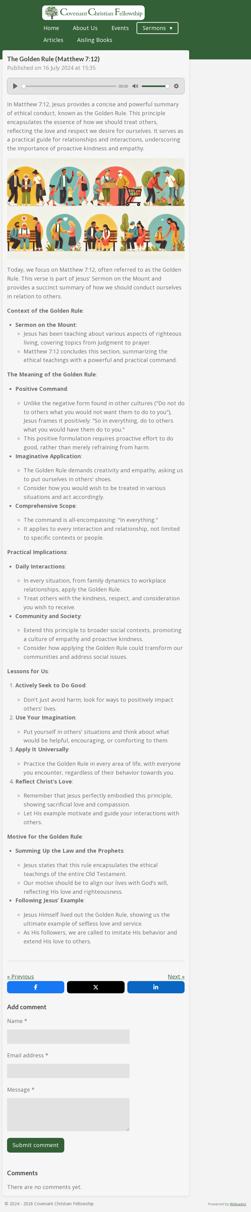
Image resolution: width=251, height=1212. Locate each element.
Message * (21, 1089)
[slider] (69, 86)
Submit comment (36, 1145)
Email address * (27, 1055)
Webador (238, 1204)
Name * (17, 1021)
